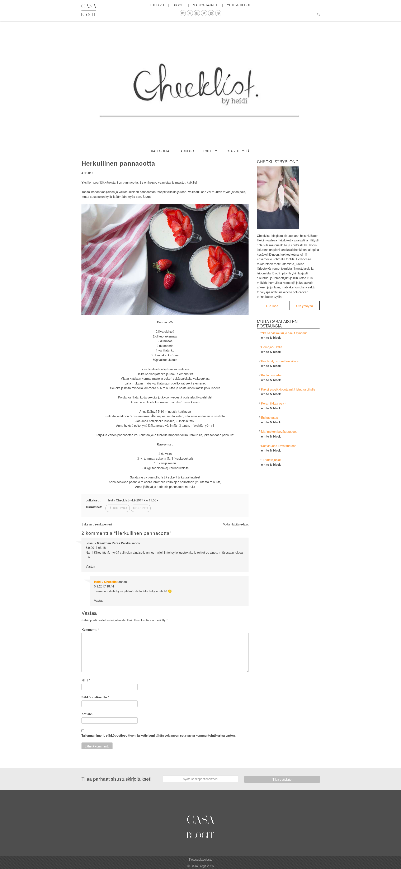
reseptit (140, 508)
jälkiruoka (117, 508)
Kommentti (90, 629)
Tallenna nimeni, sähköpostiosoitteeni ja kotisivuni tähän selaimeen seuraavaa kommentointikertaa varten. (158, 735)
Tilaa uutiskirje (282, 779)
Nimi (85, 680)
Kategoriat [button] (161, 151)
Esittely (210, 151)
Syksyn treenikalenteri (96, 524)
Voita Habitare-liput (236, 524)
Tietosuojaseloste (200, 859)
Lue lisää (272, 305)
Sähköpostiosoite (95, 697)
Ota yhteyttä (238, 151)
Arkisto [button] (187, 151)
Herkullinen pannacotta (118, 163)
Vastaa (90, 566)
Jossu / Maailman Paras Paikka (108, 543)
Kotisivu (87, 714)
